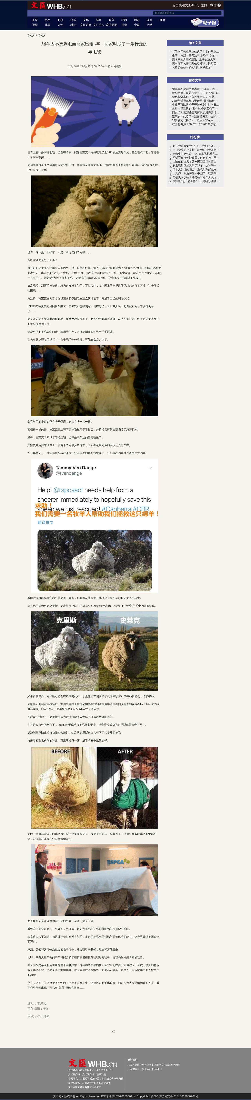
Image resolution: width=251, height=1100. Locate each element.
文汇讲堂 (85, 24)
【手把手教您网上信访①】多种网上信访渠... (196, 51)
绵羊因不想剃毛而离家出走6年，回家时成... (196, 89)
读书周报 (111, 24)
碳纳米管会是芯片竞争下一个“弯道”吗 (195, 92)
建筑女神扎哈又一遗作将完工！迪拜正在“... (196, 116)
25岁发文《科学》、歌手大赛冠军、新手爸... (196, 120)
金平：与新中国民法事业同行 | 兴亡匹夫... (196, 55)
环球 (124, 19)
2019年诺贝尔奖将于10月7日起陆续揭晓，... (196, 100)
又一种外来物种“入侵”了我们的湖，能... (196, 145)
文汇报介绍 (74, 1074)
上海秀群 (132, 1069)
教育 (111, 19)
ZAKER (158, 1069)
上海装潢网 (145, 1069)
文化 (86, 19)
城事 (98, 19)
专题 (137, 24)
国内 (137, 19)
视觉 (124, 24)
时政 (60, 19)
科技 (73, 24)
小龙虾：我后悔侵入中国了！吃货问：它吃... (196, 173)
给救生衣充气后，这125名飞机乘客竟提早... (196, 153)
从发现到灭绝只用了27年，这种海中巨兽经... (196, 165)
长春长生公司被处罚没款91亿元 (191, 67)
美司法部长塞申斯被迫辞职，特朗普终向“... (196, 63)
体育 (47, 24)
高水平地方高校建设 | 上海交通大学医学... (196, 59)
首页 (35, 19)
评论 (60, 24)
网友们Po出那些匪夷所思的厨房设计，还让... (196, 112)
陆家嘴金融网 (173, 1064)
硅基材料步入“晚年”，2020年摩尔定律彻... (196, 124)
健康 (162, 19)
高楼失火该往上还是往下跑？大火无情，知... (196, 177)
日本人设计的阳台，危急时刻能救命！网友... (196, 169)
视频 (35, 24)
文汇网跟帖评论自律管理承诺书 (84, 1087)
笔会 (149, 19)
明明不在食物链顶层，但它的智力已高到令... (196, 157)
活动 (149, 24)
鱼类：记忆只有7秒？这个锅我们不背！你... (196, 108)
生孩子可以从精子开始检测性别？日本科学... (196, 104)
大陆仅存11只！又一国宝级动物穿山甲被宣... (196, 161)
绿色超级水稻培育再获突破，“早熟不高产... (196, 96)
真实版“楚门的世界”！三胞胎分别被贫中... (196, 181)
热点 (47, 19)
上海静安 (158, 1064)
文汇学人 (98, 24)
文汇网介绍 (88, 1074)
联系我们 (101, 1074)
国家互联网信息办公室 (139, 1064)
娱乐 (73, 19)
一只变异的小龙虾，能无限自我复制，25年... (196, 149)
